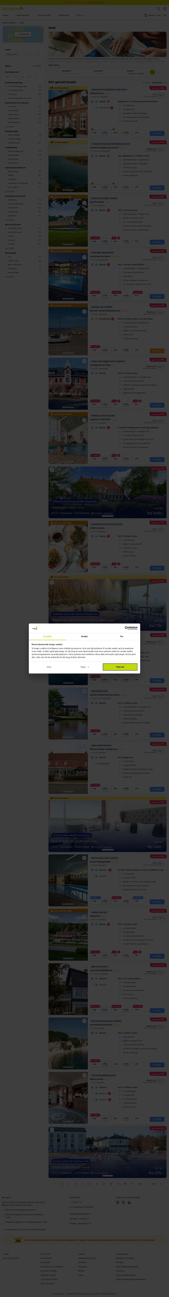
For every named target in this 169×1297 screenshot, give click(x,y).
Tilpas (83, 667)
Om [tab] (121, 636)
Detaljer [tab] (84, 636)
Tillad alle (120, 667)
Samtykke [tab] (47, 636)
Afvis (49, 667)
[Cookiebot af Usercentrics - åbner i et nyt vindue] (126, 628)
